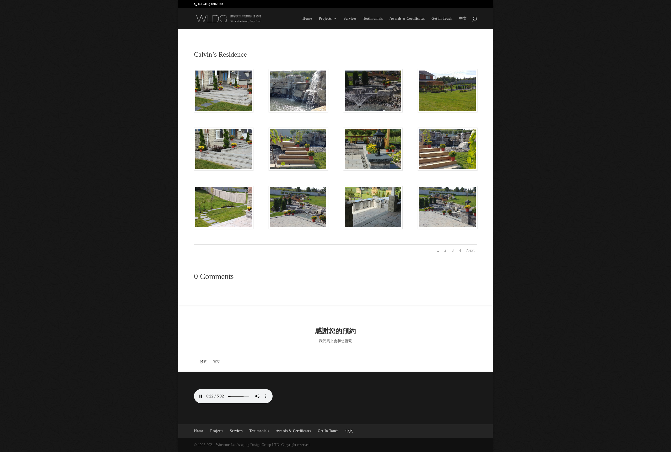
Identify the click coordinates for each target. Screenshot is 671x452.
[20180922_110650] (373, 169)
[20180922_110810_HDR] (373, 110)
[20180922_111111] (298, 169)
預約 (203, 362)
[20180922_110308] (223, 169)
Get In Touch (441, 18)
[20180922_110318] (223, 110)
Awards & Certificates (407, 18)
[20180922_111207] (298, 110)
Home (307, 18)
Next (470, 250)
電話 (216, 362)
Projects (325, 18)
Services (350, 18)
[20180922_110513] (373, 227)
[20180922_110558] (298, 227)
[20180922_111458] (447, 110)
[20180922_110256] (223, 227)
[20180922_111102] (447, 169)
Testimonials (373, 18)
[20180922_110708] (447, 227)
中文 (463, 18)
